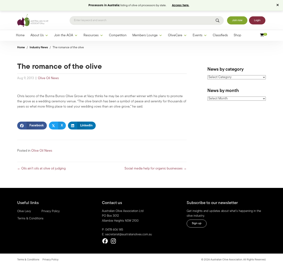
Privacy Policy (50, 211)
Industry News (39, 47)
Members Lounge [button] (145, 35)
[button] (278, 5)
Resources (91, 35)
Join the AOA (63, 35)
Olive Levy (24, 211)
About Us (37, 35)
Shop (237, 35)
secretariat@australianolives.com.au (128, 234)
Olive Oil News (48, 78)
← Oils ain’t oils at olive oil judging (41, 168)
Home (20, 35)
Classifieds (220, 35)
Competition (118, 35)
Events (197, 35)
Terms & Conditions (30, 218)
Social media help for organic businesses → (156, 168)
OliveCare (175, 35)
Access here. (180, 5)
